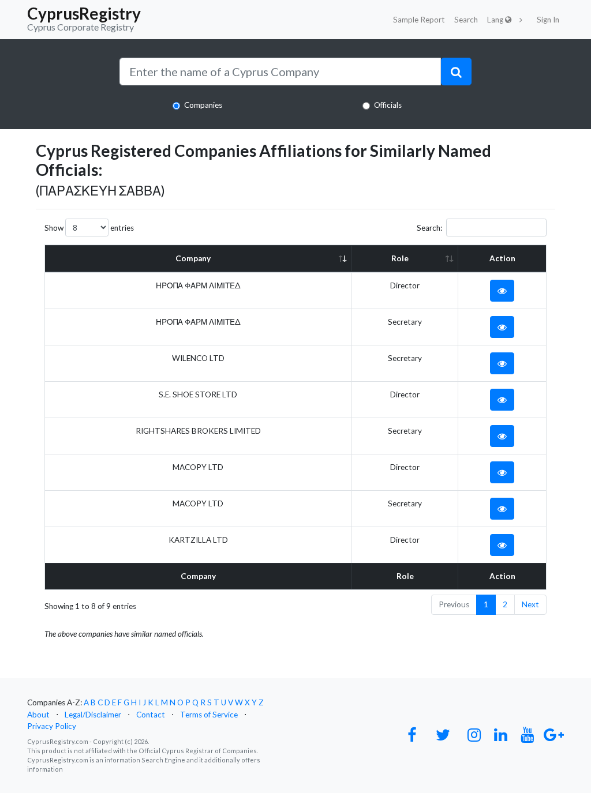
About (38, 714)
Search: (429, 227)
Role (400, 258)
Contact (150, 714)
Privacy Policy (51, 726)
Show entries (89, 227)
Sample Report (419, 19)
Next (530, 604)
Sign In (548, 19)
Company (193, 258)
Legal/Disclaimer (93, 714)
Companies (203, 105)
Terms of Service (209, 714)
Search (466, 19)
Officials (388, 105)
